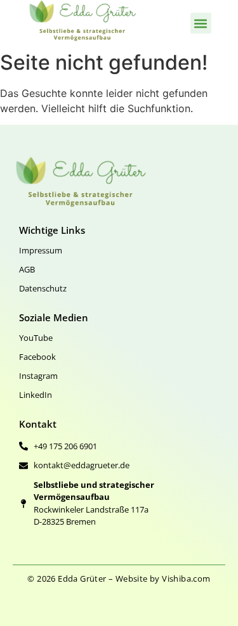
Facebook (37, 356)
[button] (200, 23)
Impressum (40, 250)
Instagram (38, 375)
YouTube (36, 337)
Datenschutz (43, 288)
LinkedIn (35, 394)
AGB (27, 269)
